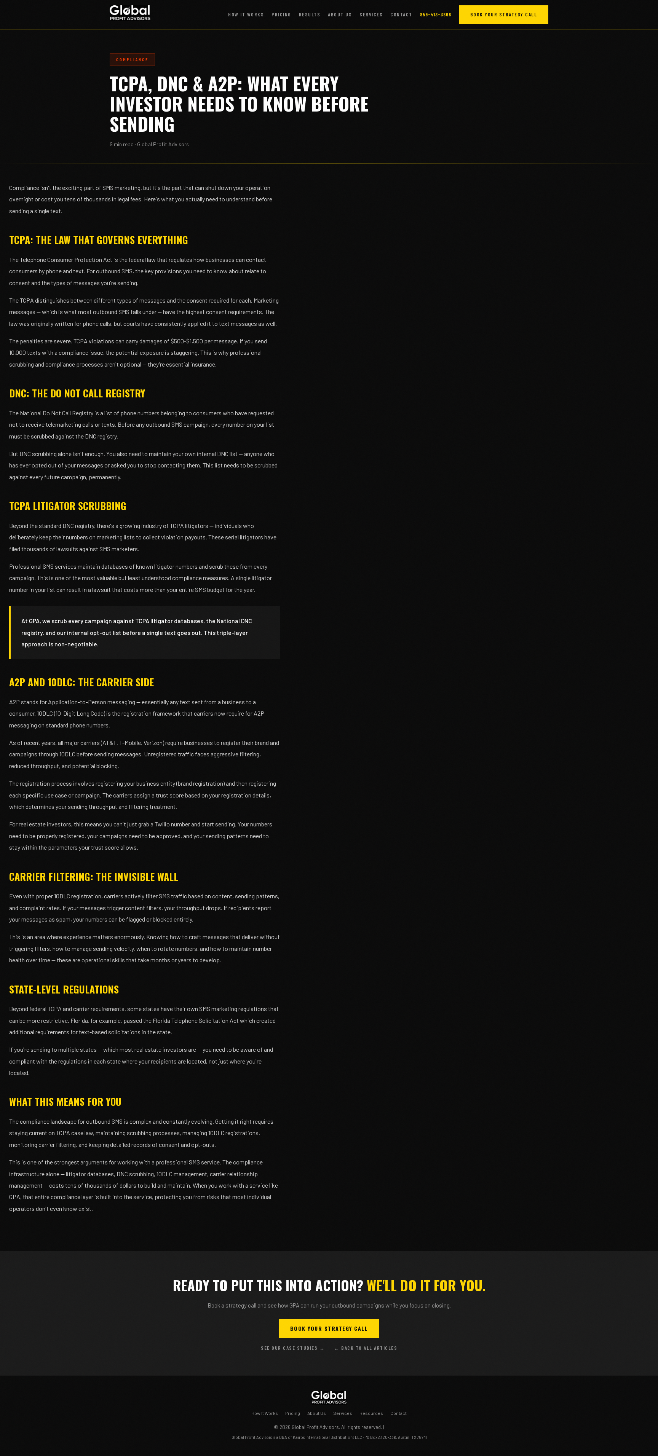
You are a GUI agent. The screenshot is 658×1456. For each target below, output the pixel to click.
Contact (401, 14)
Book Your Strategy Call (503, 14)
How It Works (246, 14)
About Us (340, 14)
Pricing (281, 14)
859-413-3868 (435, 14)
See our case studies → (293, 1348)
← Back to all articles (365, 1348)
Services (371, 14)
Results (310, 14)
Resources (371, 1413)
